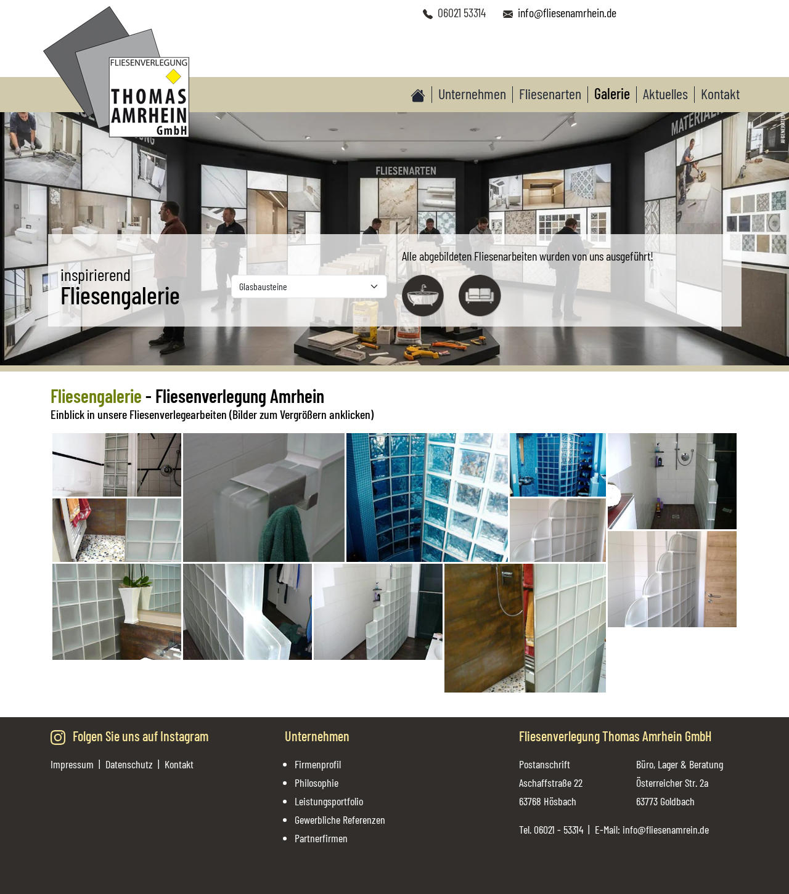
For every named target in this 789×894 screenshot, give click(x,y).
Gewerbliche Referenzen (340, 819)
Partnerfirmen (321, 838)
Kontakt (720, 93)
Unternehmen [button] (472, 93)
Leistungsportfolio (329, 801)
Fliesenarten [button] (550, 93)
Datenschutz (129, 764)
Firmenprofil (318, 764)
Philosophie (316, 782)
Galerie (612, 93)
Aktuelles (665, 93)
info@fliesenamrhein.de (567, 12)
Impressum (72, 764)
